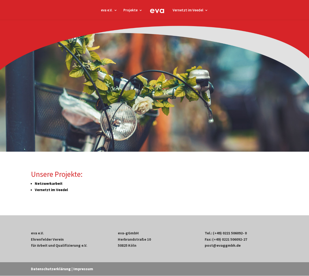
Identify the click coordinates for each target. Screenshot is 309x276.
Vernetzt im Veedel (188, 10)
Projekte (130, 10)
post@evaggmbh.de (223, 245)
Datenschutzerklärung (51, 268)
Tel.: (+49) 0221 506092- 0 (226, 233)
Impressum (83, 268)
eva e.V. (106, 10)
